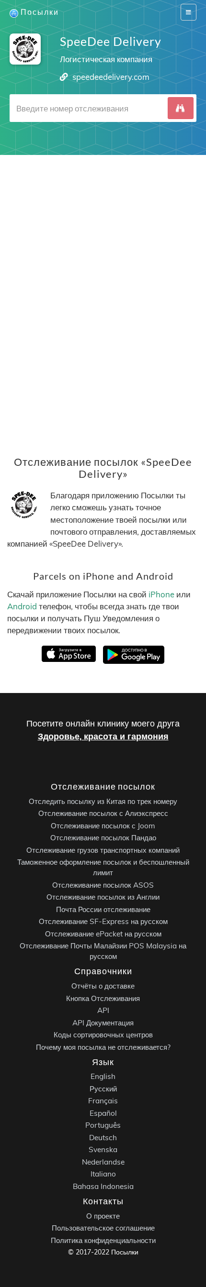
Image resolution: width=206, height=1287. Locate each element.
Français (103, 1100)
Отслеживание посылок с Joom (103, 825)
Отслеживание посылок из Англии (103, 897)
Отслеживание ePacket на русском (103, 933)
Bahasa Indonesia (103, 1186)
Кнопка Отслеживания (103, 997)
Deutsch (103, 1137)
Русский (103, 1088)
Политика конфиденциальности (103, 1239)
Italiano (103, 1173)
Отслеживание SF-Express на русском (103, 921)
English (103, 1076)
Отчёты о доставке (103, 985)
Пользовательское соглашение (103, 1227)
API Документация (103, 1022)
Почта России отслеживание (103, 909)
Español (103, 1113)
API (103, 1010)
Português (103, 1125)
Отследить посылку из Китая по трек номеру (103, 801)
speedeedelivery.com (110, 77)
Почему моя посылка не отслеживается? (103, 1046)
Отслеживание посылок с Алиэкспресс (103, 813)
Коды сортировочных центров (103, 1034)
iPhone (161, 594)
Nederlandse (103, 1161)
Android (22, 606)
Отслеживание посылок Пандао (103, 837)
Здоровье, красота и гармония (103, 736)
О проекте (103, 1215)
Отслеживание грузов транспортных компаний (103, 850)
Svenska (103, 1149)
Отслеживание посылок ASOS (103, 885)
